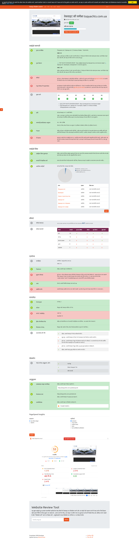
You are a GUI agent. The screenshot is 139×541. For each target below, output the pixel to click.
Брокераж (60, 192)
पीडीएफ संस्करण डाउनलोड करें (71, 32)
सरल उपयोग (74, 422)
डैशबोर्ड (58, 6)
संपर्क (54, 6)
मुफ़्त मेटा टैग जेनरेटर (99, 78)
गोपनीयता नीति (90, 535)
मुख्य (45, 6)
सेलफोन (32, 422)
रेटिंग (48, 6)
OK (132, 2)
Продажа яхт (61, 189)
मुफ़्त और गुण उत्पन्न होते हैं (79, 87)
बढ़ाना (106, 211)
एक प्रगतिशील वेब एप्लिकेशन (78, 428)
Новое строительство (64, 196)
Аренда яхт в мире (63, 206)
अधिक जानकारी (10, 3)
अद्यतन (71, 23)
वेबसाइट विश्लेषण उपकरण (36, 7)
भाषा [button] (107, 6)
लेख (51, 6)
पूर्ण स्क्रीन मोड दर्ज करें (69, 438)
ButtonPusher (41, 537)
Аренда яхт (61, 199)
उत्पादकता (74, 421)
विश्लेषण (32, 435)
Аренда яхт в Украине (64, 203)
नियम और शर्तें (90, 537)
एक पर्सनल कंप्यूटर (35, 421)
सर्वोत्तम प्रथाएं (75, 424)
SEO (73, 426)
